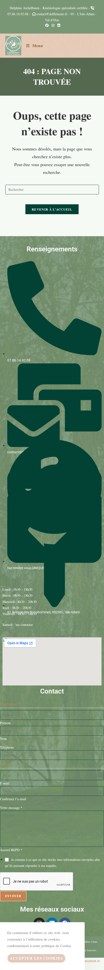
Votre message (11, 807)
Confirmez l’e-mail (13, 799)
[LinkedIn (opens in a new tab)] (58, 25)
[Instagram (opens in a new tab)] (53, 25)
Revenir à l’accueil (52, 209)
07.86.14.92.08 (17, 14)
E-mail (4, 783)
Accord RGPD (11, 850)
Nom (3, 738)
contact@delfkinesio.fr (51, 14)
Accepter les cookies (36, 958)
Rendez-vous (88, 941)
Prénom (5, 723)
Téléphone (7, 747)
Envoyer (13, 896)
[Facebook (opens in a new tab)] (47, 25)
